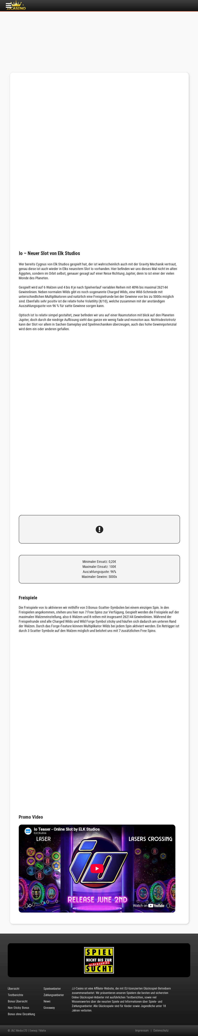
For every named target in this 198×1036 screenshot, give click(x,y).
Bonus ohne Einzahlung (21, 1014)
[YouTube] (179, 1030)
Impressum (142, 1030)
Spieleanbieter (52, 988)
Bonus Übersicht (17, 1001)
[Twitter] (170, 1030)
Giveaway (49, 1008)
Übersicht (13, 988)
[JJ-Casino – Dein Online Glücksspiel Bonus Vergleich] (16, 9)
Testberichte (15, 995)
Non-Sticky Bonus (18, 1008)
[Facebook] (174, 1030)
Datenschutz (161, 1030)
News (47, 1001)
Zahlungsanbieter (54, 995)
